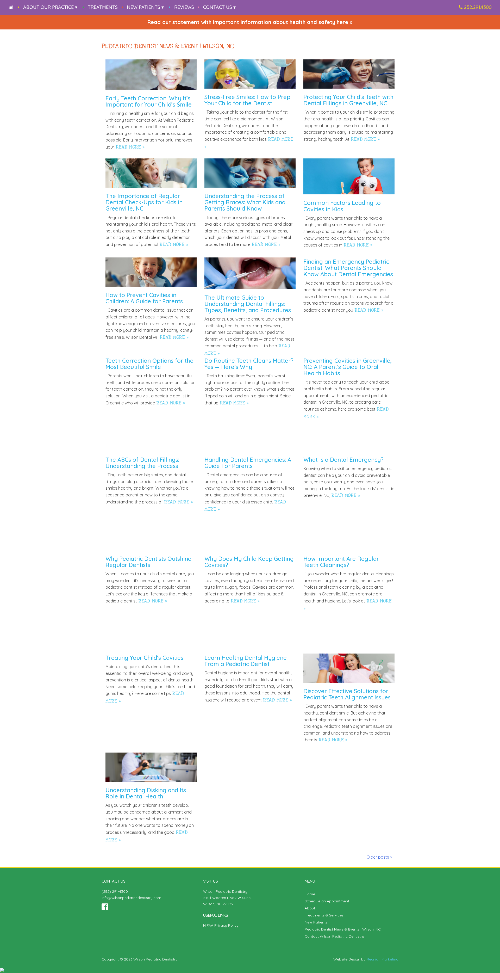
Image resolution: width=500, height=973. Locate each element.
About (310, 908)
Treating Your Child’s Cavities (144, 657)
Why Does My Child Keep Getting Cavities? (249, 562)
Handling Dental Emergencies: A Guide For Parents (247, 463)
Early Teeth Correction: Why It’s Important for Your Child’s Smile (148, 101)
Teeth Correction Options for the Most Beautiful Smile (149, 364)
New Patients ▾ (145, 7)
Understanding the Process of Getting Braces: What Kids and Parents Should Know (244, 202)
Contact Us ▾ (219, 7)
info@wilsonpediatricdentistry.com (131, 897)
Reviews (184, 7)
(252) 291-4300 (115, 891)
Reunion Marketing (382, 959)
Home (310, 894)
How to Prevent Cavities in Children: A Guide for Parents (144, 298)
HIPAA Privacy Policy (221, 925)
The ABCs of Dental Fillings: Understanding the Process (142, 463)
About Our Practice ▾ (50, 7)
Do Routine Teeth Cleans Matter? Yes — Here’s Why (248, 364)
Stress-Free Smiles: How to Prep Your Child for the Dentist (247, 100)
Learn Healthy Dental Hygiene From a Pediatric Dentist (245, 661)
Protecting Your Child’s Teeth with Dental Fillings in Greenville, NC (348, 100)
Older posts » (379, 857)
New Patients (316, 922)
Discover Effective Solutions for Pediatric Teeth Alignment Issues (347, 694)
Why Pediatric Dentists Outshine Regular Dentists (148, 562)
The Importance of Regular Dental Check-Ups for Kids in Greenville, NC (144, 202)
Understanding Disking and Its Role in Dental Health (145, 793)
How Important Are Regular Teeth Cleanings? (341, 562)
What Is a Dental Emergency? (343, 459)
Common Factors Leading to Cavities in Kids (342, 206)
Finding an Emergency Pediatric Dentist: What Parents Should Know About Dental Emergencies (348, 268)
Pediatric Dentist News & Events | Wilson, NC (343, 929)
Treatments (103, 7)
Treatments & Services (324, 915)
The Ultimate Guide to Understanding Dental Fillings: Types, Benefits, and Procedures (247, 304)
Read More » (130, 147)
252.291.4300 (478, 7)
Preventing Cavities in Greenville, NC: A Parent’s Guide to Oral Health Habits (347, 367)
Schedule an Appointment (327, 901)
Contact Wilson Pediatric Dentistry (334, 936)
